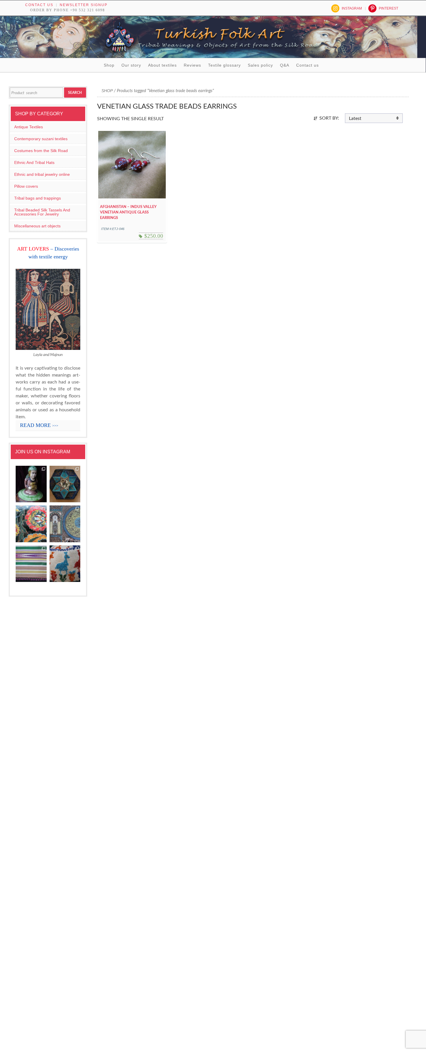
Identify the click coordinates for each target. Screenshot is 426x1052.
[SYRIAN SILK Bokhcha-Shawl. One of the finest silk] (31, 563)
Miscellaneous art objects (37, 226)
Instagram (352, 8)
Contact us (39, 5)
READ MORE (39, 425)
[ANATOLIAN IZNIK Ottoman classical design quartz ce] (31, 524)
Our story (131, 65)
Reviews (192, 65)
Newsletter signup (84, 5)
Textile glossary (224, 65)
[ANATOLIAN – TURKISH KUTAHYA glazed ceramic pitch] (31, 484)
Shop (109, 65)
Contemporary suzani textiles (41, 138)
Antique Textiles (28, 127)
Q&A (284, 65)
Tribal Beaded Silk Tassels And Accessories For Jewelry (42, 212)
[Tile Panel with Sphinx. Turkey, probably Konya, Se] (65, 484)
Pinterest (388, 8)
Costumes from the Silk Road (41, 150)
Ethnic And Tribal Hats (34, 162)
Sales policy (260, 65)
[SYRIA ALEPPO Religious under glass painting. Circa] (65, 524)
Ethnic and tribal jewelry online (42, 174)
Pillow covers (26, 186)
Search (75, 92)
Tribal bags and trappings (37, 198)
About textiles (162, 65)
